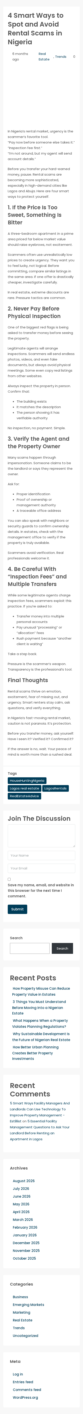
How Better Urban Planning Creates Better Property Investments (35, 1053)
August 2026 (24, 1181)
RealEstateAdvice (24, 796)
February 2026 (25, 1227)
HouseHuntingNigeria (27, 780)
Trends (60, 56)
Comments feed (27, 1389)
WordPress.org (25, 1397)
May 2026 (21, 1204)
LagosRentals (55, 788)
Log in (18, 1374)
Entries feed (23, 1382)
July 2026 (21, 1188)
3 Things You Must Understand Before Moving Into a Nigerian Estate (39, 1007)
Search (16, 938)
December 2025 (26, 1243)
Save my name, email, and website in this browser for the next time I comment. (41, 890)
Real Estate (44, 56)
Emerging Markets (28, 1304)
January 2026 (25, 1235)
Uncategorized (25, 1335)
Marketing (21, 1312)
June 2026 (22, 1196)
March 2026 (23, 1219)
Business (20, 1297)
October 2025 (24, 1258)
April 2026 (21, 1212)
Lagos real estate (24, 788)
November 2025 (26, 1250)
